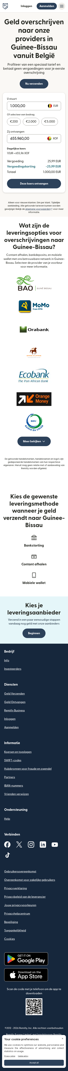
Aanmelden (46, 6)
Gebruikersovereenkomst (20, 871)
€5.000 (49, 121)
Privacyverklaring (15, 888)
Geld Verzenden (14, 693)
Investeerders (12, 669)
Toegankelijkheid (15, 930)
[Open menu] (61, 6)
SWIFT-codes (12, 760)
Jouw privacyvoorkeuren (20, 905)
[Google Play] (26, 958)
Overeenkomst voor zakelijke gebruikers (29, 880)
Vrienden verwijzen (16, 794)
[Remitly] (5, 6)
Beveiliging (11, 922)
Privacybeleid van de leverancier (25, 896)
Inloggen (26, 6)
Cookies (9, 939)
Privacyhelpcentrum (17, 913)
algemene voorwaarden (38, 209)
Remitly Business (14, 710)
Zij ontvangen (15, 131)
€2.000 (31, 121)
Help (7, 818)
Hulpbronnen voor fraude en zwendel (28, 768)
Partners (9, 777)
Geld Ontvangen (14, 702)
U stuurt (12, 98)
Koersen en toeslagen (18, 752)
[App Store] (26, 974)
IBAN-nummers (13, 785)
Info (6, 660)
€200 (14, 121)
